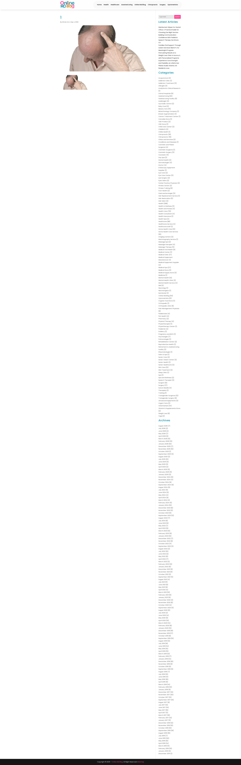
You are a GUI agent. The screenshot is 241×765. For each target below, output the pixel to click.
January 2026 (163, 444)
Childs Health (163, 132)
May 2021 (161, 587)
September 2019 (164, 638)
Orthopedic (162, 303)
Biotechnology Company (167, 111)
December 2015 (164, 753)
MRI (159, 285)
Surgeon (161, 383)
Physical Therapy (164, 321)
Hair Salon (162, 201)
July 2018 (161, 674)
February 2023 (163, 533)
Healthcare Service (165, 224)
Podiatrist (161, 329)
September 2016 (164, 730)
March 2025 (162, 469)
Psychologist (163, 337)
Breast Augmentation (166, 114)
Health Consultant (165, 214)
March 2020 (162, 623)
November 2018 (164, 664)
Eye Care (161, 173)
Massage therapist (165, 244)
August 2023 (162, 518)
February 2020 (163, 625)
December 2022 (164, 538)
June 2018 (162, 677)
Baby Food (162, 106)
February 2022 (163, 564)
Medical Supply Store (166, 273)
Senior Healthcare (165, 365)
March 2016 (162, 746)
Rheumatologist (164, 352)
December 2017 (164, 692)
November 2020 (164, 602)
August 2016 (162, 733)
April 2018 (161, 682)
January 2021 (163, 597)
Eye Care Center (164, 175)
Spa (159, 375)
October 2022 (163, 544)
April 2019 (161, 651)
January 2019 (163, 659)
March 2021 (162, 592)
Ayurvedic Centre (164, 104)
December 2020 (164, 600)
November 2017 (164, 695)
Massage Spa (163, 242)
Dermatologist (163, 162)
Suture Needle (163, 388)
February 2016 (163, 748)
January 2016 (163, 751)
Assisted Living (126, 5)
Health (106, 5)
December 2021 (164, 569)
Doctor (161, 165)
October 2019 (163, 636)
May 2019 (161, 649)
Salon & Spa (162, 354)
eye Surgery (162, 178)
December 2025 (164, 446)
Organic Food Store (165, 301)
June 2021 (161, 585)
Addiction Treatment (166, 83)
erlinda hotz (66, 22)
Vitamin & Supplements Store (169, 408)
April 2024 (162, 498)
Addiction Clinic (164, 81)
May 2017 (161, 710)
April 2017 (161, 713)
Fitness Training (164, 188)
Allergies (161, 86)
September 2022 (164, 546)
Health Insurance (164, 216)
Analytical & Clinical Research (169, 88)
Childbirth (162, 129)
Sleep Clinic (162, 372)
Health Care (162, 211)
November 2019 (164, 633)
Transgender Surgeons (166, 395)
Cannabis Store (164, 119)
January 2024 (163, 505)
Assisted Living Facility (166, 98)
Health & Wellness (165, 206)
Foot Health (162, 191)
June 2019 (161, 646)
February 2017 (163, 718)
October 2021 (163, 574)
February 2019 (163, 656)
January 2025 (163, 474)
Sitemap (141, 762)
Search (177, 17)
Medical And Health (165, 250)
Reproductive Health (166, 344)
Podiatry (161, 331)
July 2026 (161, 428)
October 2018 (163, 666)
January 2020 (163, 628)
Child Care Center (165, 127)
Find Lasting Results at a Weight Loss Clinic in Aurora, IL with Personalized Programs (169, 55)
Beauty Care (163, 109)
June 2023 (162, 523)
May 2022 (161, 556)
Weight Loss (162, 413)
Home (99, 5)
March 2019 (162, 654)
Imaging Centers (164, 237)
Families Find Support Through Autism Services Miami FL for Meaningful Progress (169, 47)
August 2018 (162, 672)
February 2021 (163, 595)
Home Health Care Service (168, 232)
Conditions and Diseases (167, 142)
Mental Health (163, 278)
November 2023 (164, 510)
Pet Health (162, 316)
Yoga (160, 416)
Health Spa (162, 219)
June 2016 (162, 738)
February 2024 (163, 503)
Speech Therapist (165, 380)
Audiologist (162, 101)
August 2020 (162, 610)
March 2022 (162, 562)
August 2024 (163, 487)
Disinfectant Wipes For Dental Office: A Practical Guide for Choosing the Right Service (169, 29)
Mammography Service (167, 239)
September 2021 (164, 577)
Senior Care (162, 357)
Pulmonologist (163, 339)
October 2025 (163, 451)
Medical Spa (162, 267)
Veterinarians (163, 406)
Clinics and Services (165, 139)
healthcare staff (164, 226)
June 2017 (162, 707)
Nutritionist (162, 293)
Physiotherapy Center (166, 326)
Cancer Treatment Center (168, 116)
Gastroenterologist (165, 193)
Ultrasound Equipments (167, 401)
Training (161, 393)
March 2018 (162, 684)
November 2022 (164, 541)
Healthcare (115, 5)
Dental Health (163, 160)
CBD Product (163, 122)
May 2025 (161, 464)
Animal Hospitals (164, 93)
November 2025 (164, 449)
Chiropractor (163, 137)
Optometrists (173, 5)
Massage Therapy (165, 247)
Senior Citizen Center (166, 360)
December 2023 (164, 508)
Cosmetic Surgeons (165, 150)
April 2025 (162, 467)
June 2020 (162, 615)
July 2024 (161, 490)
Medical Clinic (163, 255)
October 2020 (163, 605)
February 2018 (163, 687)
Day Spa (161, 157)
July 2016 (161, 736)
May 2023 (161, 526)
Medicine (161, 275)
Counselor (162, 155)
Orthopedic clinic (164, 306)
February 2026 (163, 441)
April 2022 (162, 559)
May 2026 (161, 434)
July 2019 (161, 643)
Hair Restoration (164, 198)
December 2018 (164, 661)
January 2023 (163, 536)
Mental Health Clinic (165, 280)
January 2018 (163, 689)
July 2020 (161, 613)
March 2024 (162, 500)
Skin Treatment (164, 370)
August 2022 (162, 549)
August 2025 (162, 457)
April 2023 (162, 528)
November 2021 (164, 572)
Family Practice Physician (167, 183)
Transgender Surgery (166, 398)
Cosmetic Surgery (165, 152)
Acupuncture (163, 78)
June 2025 (162, 462)
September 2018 (164, 669)
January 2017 (163, 720)
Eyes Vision (162, 180)
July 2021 (161, 582)
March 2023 (162, 531)
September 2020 (164, 608)
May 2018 (161, 679)
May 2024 (162, 495)
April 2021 (161, 590)
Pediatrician (162, 314)
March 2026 (162, 439)
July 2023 (161, 521)
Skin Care (161, 367)
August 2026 (162, 426)
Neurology (162, 288)
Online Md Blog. (117, 762)
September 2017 (164, 700)
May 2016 (161, 741)
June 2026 (162, 431)
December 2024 (164, 477)
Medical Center (164, 252)
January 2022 (163, 567)
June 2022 (162, 554)
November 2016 (164, 725)
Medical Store (163, 270)
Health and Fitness (165, 209)
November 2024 (164, 480)
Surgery (162, 5)
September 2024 (164, 485)
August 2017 (162, 702)
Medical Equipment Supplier (168, 262)
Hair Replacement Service (168, 196)
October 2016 (163, 728)
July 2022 (161, 551)
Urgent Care (163, 403)
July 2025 (161, 459)
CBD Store (162, 124)
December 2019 (164, 631)
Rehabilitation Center (166, 342)
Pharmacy (162, 319)
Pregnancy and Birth (166, 334)
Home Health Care (165, 229)
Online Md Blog (140, 5)
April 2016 (161, 743)
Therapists (162, 390)
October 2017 (163, 697)
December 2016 (164, 723)
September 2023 (164, 515)
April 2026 (162, 436)
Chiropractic (153, 5)
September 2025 (164, 454)
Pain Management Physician (168, 308)
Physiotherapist (164, 324)
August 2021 (162, 579)
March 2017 (162, 715)
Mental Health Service (166, 283)
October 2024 (163, 482)
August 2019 (162, 641)
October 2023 (163, 513)
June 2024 (162, 492)
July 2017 (161, 705)
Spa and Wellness (164, 378)
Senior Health (163, 362)
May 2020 (161, 618)
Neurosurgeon (163, 290)
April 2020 (162, 620)
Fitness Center (163, 186)
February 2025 (163, 472)
